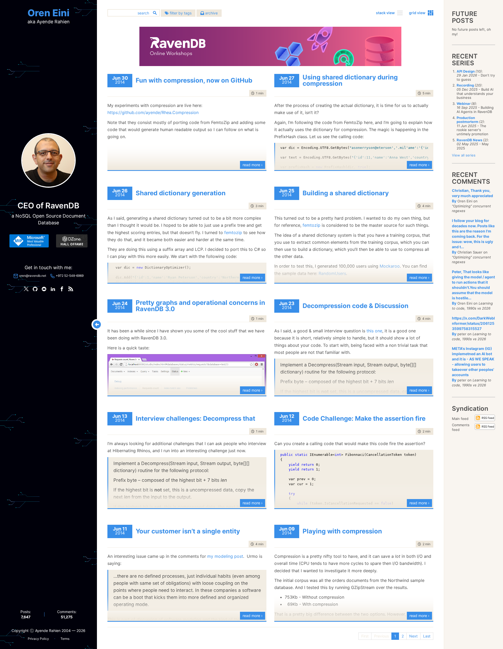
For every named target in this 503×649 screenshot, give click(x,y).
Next (413, 636)
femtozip (233, 232)
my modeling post (225, 556)
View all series (463, 155)
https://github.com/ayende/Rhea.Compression (153, 112)
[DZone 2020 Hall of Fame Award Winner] (72, 240)
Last (426, 636)
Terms (65, 639)
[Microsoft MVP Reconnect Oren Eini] (29, 240)
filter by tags (180, 13)
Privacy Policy (38, 639)
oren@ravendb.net (32, 276)
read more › (253, 165)
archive (211, 13)
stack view (385, 12)
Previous (381, 636)
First (365, 636)
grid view (417, 12)
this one (374, 330)
